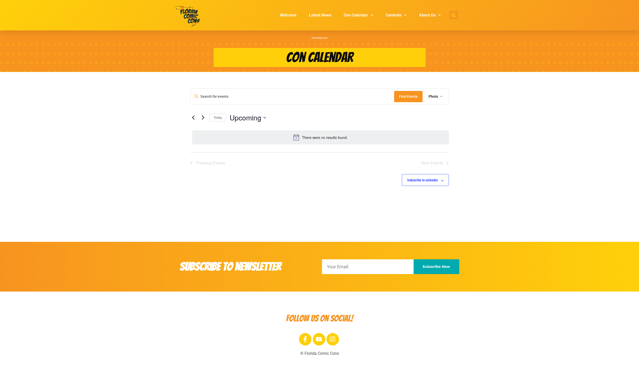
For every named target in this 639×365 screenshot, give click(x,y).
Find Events (408, 96)
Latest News (320, 15)
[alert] (320, 137)
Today (218, 117)
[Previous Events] (193, 118)
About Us (427, 15)
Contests (393, 15)
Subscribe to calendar (422, 180)
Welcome (288, 15)
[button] (454, 15)
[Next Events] (203, 118)
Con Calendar (356, 15)
